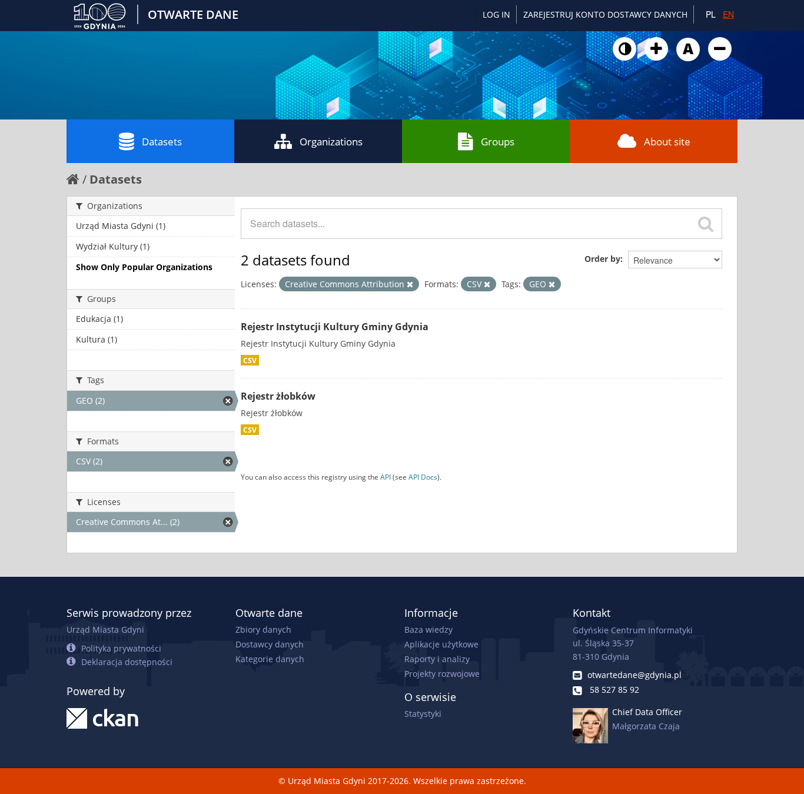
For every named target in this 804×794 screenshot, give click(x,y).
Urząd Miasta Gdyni (105, 629)
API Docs (422, 476)
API (385, 476)
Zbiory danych (263, 629)
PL (711, 14)
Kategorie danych (269, 659)
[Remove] (410, 284)
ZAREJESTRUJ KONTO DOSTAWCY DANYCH (605, 14)
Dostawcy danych (269, 644)
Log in (496, 14)
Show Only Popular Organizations (144, 267)
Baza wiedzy (428, 629)
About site (667, 141)
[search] (705, 223)
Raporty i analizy (437, 659)
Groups (497, 141)
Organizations (331, 141)
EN (728, 14)
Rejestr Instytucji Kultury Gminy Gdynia (334, 326)
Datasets (162, 141)
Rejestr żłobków (278, 396)
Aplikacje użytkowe (441, 644)
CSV (250, 360)
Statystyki (422, 713)
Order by (602, 258)
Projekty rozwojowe (442, 673)
